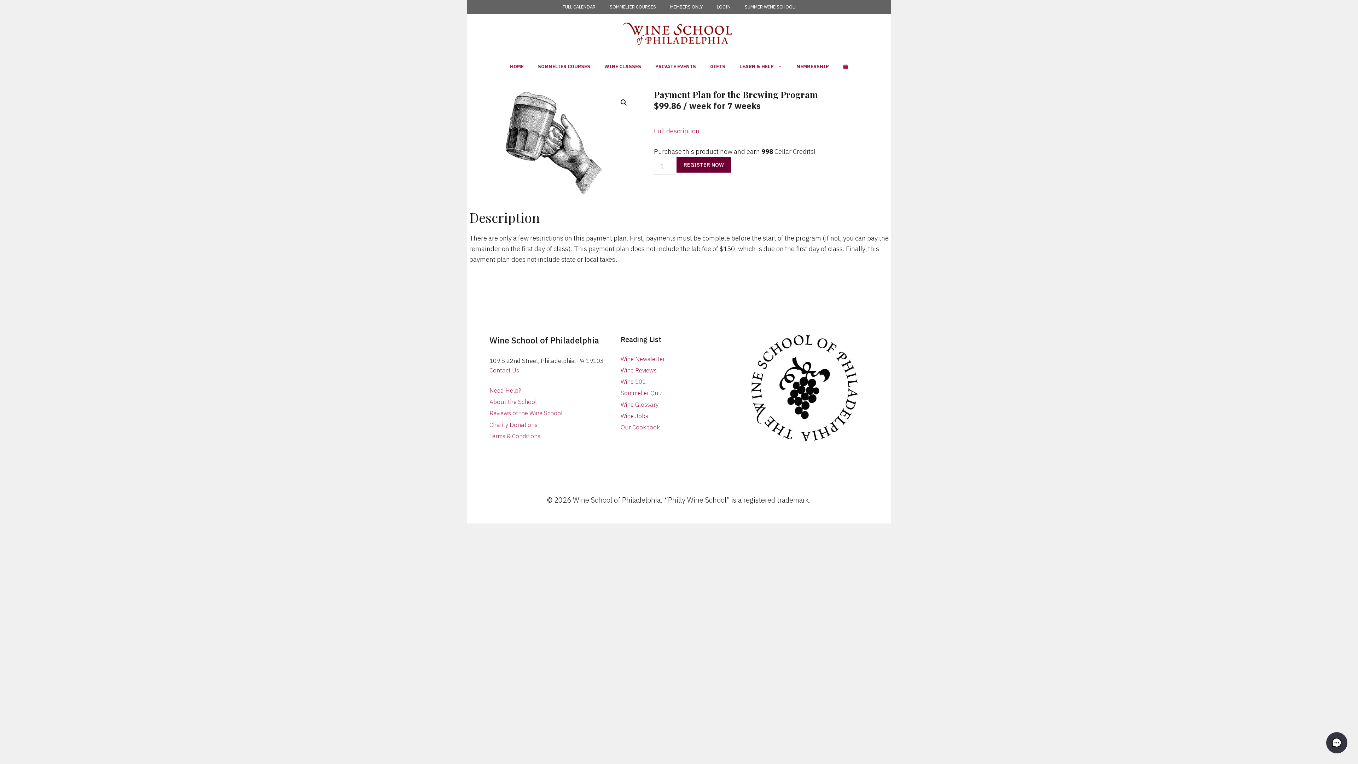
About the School (513, 402)
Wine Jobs (634, 416)
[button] (623, 102)
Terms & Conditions (514, 436)
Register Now (704, 164)
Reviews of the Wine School (526, 413)
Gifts (717, 66)
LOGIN (724, 7)
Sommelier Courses (564, 66)
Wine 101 (633, 382)
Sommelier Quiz (641, 393)
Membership (812, 66)
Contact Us (504, 370)
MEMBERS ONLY (686, 7)
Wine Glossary (639, 405)
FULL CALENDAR (579, 7)
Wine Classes (622, 66)
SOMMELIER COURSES (633, 7)
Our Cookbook (640, 427)
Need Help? (505, 390)
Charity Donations (513, 425)
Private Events (675, 66)
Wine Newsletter (643, 359)
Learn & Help (756, 66)
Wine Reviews (639, 370)
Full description (677, 131)
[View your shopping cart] (845, 66)
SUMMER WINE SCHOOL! (770, 7)
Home (517, 66)
